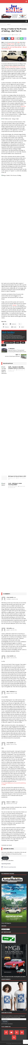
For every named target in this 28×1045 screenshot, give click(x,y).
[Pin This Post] (12, 38)
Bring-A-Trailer (9, 342)
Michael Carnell (20, 369)
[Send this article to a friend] (15, 38)
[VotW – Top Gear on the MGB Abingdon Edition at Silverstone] (4, 419)
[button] (26, 1)
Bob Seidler (15, 34)
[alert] (14, 867)
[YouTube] (11, 1032)
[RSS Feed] (14, 1037)
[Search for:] (14, 24)
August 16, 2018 (12, 369)
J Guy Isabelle (10, 597)
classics (17, 342)
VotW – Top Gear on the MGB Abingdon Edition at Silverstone (16, 367)
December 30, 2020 (7, 34)
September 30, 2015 (13, 486)
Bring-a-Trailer (11, 44)
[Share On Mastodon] (24, 38)
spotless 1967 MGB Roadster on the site (15, 67)
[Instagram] (22, 1032)
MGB (23, 342)
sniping (14, 305)
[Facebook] (6, 1032)
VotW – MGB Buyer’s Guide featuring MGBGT (15, 484)
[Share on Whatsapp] (21, 38)
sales (4, 345)
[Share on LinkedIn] (9, 38)
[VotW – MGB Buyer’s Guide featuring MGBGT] (4, 536)
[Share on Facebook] (3, 38)
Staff (18, 477)
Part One (23, 106)
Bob (18, 42)
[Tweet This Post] (6, 38)
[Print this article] (18, 38)
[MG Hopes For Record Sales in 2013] (4, 478)
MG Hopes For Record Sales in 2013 (17, 476)
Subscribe (5, 858)
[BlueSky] (17, 1032)
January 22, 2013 (12, 477)
